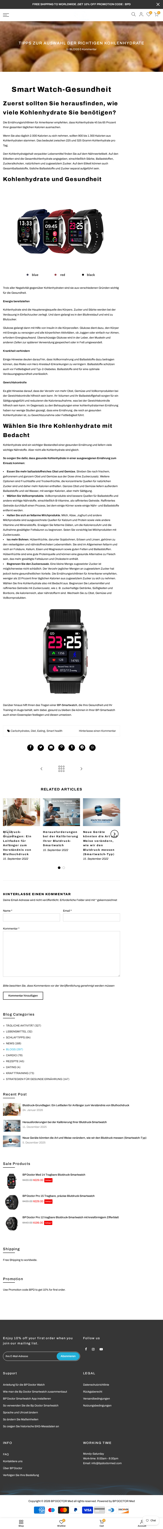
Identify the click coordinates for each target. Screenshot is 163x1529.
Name (7, 910)
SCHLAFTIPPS (18, 1037)
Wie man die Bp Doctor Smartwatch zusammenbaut (35, 1391)
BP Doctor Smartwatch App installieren (27, 1398)
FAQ (6, 1454)
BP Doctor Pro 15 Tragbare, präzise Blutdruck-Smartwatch (58, 1195)
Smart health (54, 730)
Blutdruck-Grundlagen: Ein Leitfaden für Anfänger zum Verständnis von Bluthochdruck (75, 1105)
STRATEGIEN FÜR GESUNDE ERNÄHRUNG (37, 1079)
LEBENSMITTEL (19, 1031)
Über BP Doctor (12, 1468)
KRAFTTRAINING (20, 1073)
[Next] (114, 834)
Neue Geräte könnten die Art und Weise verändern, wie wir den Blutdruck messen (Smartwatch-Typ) (84, 1137)
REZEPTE (15, 1061)
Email (67, 910)
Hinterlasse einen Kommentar (97, 730)
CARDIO (14, 1055)
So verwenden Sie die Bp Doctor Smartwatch (30, 1405)
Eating (41, 730)
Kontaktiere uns (12, 1461)
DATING (13, 1067)
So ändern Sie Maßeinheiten (20, 1419)
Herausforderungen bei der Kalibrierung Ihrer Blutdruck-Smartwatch (64, 1122)
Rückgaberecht (92, 1391)
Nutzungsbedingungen (97, 1405)
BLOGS (74, 49)
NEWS (13, 1043)
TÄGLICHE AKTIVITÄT (23, 1025)
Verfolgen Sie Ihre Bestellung (21, 1475)
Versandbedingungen (96, 1398)
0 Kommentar (88, 49)
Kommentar (11, 928)
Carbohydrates (20, 730)
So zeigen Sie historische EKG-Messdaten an (31, 1426)
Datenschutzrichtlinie (96, 1384)
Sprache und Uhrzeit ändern (20, 1412)
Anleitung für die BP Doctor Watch (24, 1384)
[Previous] (9, 834)
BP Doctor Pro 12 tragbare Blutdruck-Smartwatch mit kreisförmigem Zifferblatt (70, 1217)
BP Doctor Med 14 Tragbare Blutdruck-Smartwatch (53, 1174)
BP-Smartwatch (67, 705)
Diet (33, 730)
